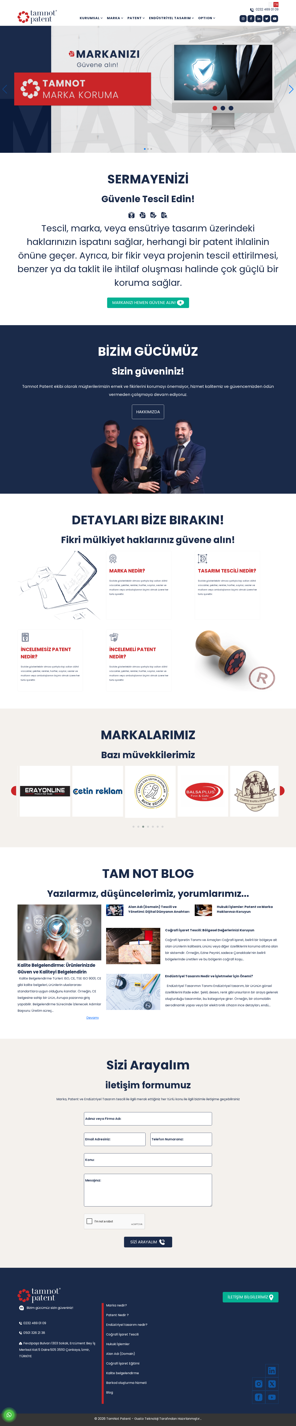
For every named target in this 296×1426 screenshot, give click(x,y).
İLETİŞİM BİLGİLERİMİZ (248, 1297)
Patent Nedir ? (117, 1315)
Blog (109, 1392)
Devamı (92, 1017)
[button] (291, 89)
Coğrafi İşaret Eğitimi (122, 1363)
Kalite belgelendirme (122, 1373)
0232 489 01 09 (267, 9)
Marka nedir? (116, 1305)
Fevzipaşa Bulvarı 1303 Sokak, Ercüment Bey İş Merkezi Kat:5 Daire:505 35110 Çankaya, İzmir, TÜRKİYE (57, 1349)
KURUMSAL (90, 18)
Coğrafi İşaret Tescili (122, 1334)
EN (271, 4)
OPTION (205, 18)
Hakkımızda (148, 412)
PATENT (135, 18)
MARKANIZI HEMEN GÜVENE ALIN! (144, 302)
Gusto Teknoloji (146, 1418)
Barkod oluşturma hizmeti (126, 1382)
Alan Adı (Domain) (120, 1353)
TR (276, 4)
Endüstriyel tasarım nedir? (126, 1324)
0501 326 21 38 (34, 1332)
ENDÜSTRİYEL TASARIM (170, 18)
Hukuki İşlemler (118, 1344)
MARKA (114, 18)
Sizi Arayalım (144, 1242)
